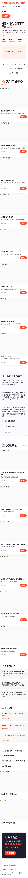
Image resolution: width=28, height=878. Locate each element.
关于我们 (18, 7)
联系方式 (4, 12)
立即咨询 (5, 16)
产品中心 (4, 7)
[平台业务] (14, 52)
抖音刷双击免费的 (11, 2)
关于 (16, 869)
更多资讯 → (25, 445)
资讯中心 (11, 7)
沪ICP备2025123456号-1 (8, 873)
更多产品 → (5, 84)
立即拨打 (10, 853)
